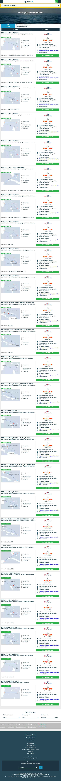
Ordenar (46, 29)
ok (41, 767)
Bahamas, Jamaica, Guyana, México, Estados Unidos (18, 302)
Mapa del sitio (30, 753)
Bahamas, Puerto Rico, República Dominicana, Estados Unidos (18, 519)
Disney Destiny (32, 724)
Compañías (11, 724)
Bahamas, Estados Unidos (10, 411)
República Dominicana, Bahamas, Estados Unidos (18, 465)
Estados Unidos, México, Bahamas (13, 167)
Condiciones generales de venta (30, 749)
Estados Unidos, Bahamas (10, 32)
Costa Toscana (30, 739)
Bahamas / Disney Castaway (10, 573)
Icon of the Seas (30, 737)
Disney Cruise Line (21, 724)
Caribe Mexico (6, 546)
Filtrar (16, 29)
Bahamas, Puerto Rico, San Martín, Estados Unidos (18, 329)
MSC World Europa (30, 735)
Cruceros (2, 724)
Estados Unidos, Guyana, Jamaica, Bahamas (16, 438)
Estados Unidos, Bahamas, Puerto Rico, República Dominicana (18, 384)
